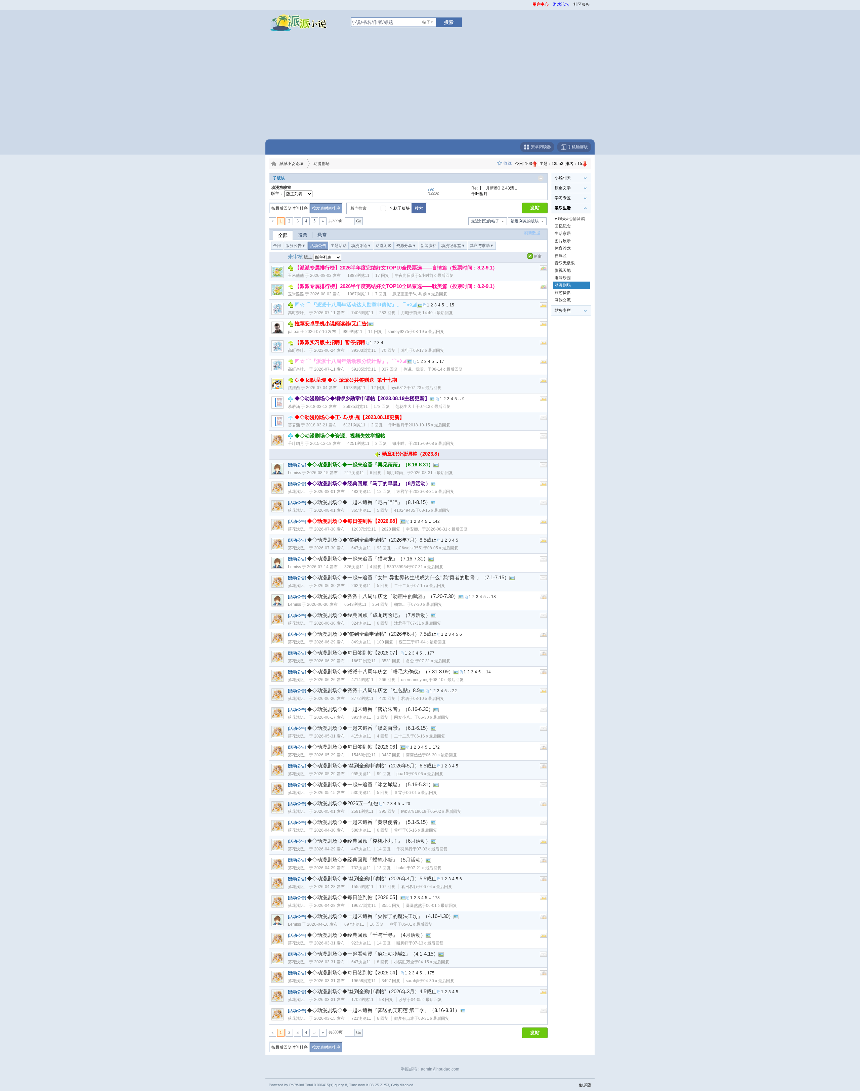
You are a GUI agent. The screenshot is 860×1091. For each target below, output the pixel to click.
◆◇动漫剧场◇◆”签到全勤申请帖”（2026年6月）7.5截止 (371, 634)
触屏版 (585, 1085)
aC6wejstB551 (409, 548)
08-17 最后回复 (428, 350)
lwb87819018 (413, 811)
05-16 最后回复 (421, 830)
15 (451, 305)
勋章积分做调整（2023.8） (412, 454)
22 (454, 690)
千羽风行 (404, 849)
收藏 (508, 163)
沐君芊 (402, 491)
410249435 (404, 510)
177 (430, 653)
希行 (405, 350)
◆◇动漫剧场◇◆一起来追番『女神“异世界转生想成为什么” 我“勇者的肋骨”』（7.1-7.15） (408, 577)
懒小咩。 (400, 443)
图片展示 (563, 241)
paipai (293, 331)
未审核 (295, 256)
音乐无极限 (565, 263)
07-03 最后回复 (432, 849)
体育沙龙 (563, 248)
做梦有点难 (404, 1018)
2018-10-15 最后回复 (429, 425)
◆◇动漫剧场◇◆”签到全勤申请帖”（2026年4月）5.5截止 (371, 878)
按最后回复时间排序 (289, 208)
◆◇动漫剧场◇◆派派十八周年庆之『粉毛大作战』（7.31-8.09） (380, 671)
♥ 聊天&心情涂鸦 (570, 218)
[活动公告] (297, 465)
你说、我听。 (415, 369)
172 (436, 747)
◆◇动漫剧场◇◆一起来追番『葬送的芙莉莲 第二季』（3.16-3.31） (383, 1010)
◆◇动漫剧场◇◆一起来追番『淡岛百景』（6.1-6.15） (369, 728)
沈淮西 (294, 387)
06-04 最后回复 (436, 886)
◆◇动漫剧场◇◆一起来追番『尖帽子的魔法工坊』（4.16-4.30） (380, 916)
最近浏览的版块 (525, 221)
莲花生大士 (405, 406)
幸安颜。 (414, 529)
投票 (302, 235)
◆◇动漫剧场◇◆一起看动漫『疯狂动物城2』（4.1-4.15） (372, 954)
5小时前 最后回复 (436, 275)
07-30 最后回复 (426, 604)
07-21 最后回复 (426, 868)
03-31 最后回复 (433, 1018)
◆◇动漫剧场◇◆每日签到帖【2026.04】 (353, 972)
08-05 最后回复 (442, 548)
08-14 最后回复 (447, 369)
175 (430, 973)
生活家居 (563, 233)
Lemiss (294, 472)
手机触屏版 (577, 146)
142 (436, 521)
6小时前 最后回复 (430, 294)
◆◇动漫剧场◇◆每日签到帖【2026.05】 (353, 897)
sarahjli (412, 980)
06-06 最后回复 (427, 773)
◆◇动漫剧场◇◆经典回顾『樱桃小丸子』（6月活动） (369, 841)
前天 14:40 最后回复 (433, 312)
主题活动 (339, 245)
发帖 (535, 207)
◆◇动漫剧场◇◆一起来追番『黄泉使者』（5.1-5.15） (369, 822)
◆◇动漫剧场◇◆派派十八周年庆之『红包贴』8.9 (363, 690)
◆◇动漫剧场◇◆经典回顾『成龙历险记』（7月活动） (369, 615)
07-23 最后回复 (426, 387)
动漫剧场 (321, 163)
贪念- (410, 661)
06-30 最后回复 (433, 717)
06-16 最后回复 (429, 736)
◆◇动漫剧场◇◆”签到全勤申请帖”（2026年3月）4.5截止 (371, 991)
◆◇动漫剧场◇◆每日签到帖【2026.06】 (353, 747)
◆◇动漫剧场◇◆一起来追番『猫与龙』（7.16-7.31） (367, 558)
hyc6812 (398, 387)
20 (407, 803)
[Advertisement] (430, 89)
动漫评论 (361, 245)
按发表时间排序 (326, 208)
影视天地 (563, 270)
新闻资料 (429, 245)
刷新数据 (532, 232)
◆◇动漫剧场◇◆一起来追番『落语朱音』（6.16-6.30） (370, 709)
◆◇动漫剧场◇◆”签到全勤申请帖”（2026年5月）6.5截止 (371, 765)
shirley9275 (398, 331)
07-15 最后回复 (429, 585)
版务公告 (296, 245)
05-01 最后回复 (416, 924)
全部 (283, 235)
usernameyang (415, 679)
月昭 (405, 312)
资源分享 (406, 245)
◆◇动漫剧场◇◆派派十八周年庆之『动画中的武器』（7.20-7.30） (383, 596)
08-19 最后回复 (428, 331)
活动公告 (318, 245)
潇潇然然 (414, 755)
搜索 (449, 22)
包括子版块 (400, 208)
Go (358, 221)
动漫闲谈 (384, 245)
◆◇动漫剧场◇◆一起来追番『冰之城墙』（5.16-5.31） (370, 784)
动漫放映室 (281, 187)
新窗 (538, 256)
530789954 (397, 566)
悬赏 (322, 235)
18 (493, 596)
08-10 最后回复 (448, 679)
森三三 (405, 642)
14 (488, 672)
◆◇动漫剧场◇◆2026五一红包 (342, 803)
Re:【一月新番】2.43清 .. (494, 188)
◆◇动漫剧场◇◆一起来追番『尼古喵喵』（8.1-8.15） (369, 502)
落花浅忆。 (298, 491)
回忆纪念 (563, 226)
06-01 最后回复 (421, 792)
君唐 (405, 698)
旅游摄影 (563, 292)
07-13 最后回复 (435, 406)
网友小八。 (404, 717)
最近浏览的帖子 (485, 221)
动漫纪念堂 (453, 245)
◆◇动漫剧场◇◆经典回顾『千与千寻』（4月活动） (366, 935)
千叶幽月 (396, 425)
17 (441, 361)
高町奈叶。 (298, 312)
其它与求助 (482, 245)
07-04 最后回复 (430, 642)
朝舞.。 (400, 604)
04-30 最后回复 (438, 980)
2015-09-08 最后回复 (433, 443)
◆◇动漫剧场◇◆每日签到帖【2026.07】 (353, 653)
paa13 (402, 773)
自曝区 (561, 255)
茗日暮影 (409, 886)
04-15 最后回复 (433, 962)
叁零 (398, 792)
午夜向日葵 (405, 275)
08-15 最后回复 (434, 510)
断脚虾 (402, 943)
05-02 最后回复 (445, 811)
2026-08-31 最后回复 (432, 472)
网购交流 (563, 300)
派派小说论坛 (291, 163)
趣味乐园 (563, 278)
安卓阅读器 (540, 146)
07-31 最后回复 (427, 566)
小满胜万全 (404, 962)
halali (401, 868)
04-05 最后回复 (426, 999)
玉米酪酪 (296, 275)
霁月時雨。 (397, 472)
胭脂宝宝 (400, 294)
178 (436, 897)
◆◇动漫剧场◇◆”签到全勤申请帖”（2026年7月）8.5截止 (371, 540)
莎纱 (403, 999)
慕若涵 (294, 406)
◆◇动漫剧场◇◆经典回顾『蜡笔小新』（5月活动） (366, 860)
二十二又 (402, 585)
